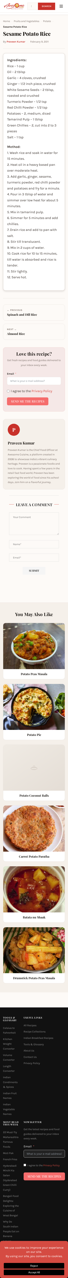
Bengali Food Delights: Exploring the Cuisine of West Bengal (11, 1205)
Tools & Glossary (34, 1044)
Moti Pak (8, 1153)
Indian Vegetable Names (9, 1109)
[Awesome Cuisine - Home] (14, 6)
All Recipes (30, 1025)
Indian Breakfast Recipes (38, 1038)
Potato (47, 21)
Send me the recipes (27, 401)
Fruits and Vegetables (26, 21)
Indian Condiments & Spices (10, 1082)
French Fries (10, 1159)
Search (46, 6)
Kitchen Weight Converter (9, 1044)
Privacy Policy (42, 391)
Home (6, 21)
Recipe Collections (35, 1031)
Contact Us (30, 1057)
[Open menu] (61, 6)
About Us (29, 1050)
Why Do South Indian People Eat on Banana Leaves (11, 1231)
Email (10, 373)
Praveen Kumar (16, 41)
